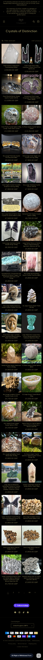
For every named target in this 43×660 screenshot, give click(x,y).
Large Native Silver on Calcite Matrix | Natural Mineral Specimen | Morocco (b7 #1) (32, 244)
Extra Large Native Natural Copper (32, 548)
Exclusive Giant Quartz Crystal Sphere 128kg (31, 214)
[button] (4, 21)
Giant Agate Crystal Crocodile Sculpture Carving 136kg (11, 185)
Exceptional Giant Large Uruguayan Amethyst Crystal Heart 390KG (31, 97)
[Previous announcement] (4, 12)
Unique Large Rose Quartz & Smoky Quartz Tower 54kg (31, 485)
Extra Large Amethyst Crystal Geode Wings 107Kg (11, 243)
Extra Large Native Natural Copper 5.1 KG (11, 548)
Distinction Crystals (13, 640)
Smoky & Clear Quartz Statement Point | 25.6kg (11, 366)
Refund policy (36, 640)
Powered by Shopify (24, 640)
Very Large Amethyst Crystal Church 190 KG (31, 185)
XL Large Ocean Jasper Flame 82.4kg (31, 306)
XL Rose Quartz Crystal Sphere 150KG (31, 127)
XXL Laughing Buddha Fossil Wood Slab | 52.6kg (11, 454)
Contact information (22, 646)
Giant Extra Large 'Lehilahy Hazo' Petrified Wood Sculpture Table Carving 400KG (11, 336)
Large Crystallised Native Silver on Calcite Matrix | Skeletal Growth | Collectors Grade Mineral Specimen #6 (11, 579)
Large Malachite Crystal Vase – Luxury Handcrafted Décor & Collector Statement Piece (31, 336)
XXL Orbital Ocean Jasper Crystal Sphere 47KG (11, 424)
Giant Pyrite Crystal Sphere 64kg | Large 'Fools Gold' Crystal (11, 127)
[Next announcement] (39, 12)
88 (29, 592)
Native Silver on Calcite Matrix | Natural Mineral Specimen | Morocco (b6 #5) (31, 425)
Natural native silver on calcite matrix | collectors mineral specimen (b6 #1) (31, 578)
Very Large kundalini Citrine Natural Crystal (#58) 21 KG (31, 517)
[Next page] (35, 592)
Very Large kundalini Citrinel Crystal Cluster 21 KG (11, 395)
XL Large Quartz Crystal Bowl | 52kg (31, 395)
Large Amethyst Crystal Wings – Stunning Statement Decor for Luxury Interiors (11, 518)
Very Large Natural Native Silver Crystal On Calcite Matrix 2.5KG (11, 214)
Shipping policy (32, 643)
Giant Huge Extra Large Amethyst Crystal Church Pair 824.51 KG (31, 67)
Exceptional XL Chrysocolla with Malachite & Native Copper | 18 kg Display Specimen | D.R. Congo (11, 276)
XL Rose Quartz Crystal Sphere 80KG (31, 366)
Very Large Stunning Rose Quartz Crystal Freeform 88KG (32, 274)
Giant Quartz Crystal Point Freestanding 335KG (11, 66)
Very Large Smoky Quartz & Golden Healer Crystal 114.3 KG (11, 306)
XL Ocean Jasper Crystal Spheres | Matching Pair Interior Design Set (31, 455)
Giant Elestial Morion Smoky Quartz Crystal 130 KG (11, 97)
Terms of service (22, 643)
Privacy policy (12, 643)
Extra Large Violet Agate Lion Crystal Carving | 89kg (31, 156)
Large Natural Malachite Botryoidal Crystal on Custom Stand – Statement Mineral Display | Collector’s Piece (11, 487)
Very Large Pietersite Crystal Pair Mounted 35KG (11, 156)
